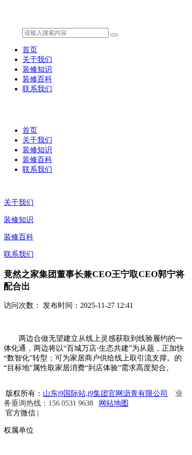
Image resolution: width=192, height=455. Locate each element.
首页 (29, 50)
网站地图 (114, 403)
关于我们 (37, 59)
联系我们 (37, 89)
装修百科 (37, 79)
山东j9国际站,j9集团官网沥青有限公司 (105, 393)
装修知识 (37, 69)
